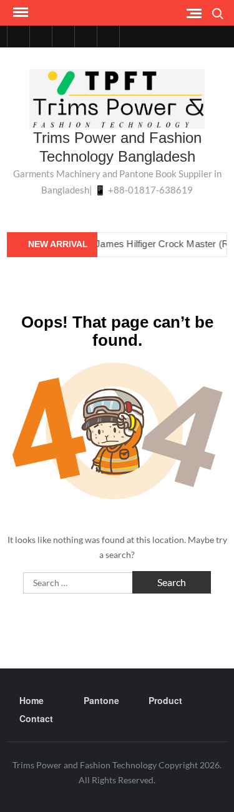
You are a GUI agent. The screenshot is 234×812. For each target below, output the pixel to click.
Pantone (101, 700)
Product (165, 700)
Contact (36, 718)
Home (31, 700)
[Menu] (19, 12)
